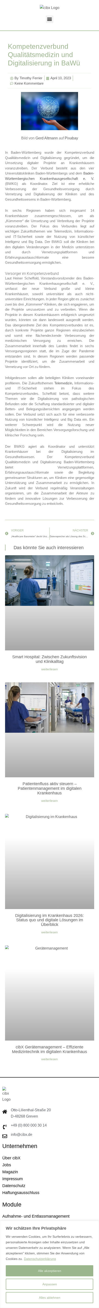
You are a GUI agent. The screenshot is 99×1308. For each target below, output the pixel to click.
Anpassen (49, 1284)
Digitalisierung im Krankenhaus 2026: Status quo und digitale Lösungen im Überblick (49, 920)
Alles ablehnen (49, 1297)
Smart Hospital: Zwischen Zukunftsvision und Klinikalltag (49, 659)
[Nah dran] (94, 1224)
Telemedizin (63, 383)
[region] (49, 1264)
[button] (49, 19)
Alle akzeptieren (49, 1271)
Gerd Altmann (46, 138)
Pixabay (71, 138)
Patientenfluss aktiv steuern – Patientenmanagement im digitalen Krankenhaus (50, 788)
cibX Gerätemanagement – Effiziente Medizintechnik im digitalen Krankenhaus (49, 1049)
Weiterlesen (49, 669)
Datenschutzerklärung (40, 1259)
